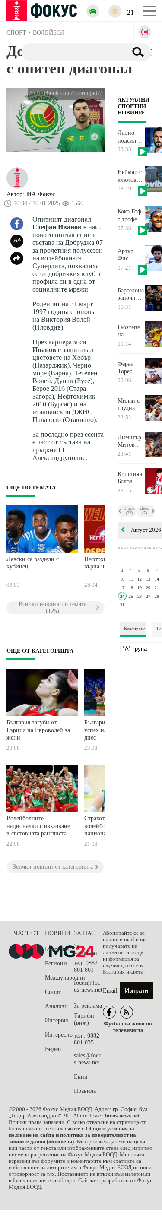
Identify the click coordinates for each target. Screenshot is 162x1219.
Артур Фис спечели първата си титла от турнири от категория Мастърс (130, 255)
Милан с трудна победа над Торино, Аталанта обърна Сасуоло (129, 404)
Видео (53, 1049)
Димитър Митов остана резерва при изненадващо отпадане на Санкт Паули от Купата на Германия (131, 441)
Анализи (56, 1006)
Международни (59, 978)
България (57, 949)
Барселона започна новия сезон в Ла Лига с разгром (131, 294)
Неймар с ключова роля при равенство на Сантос (130, 176)
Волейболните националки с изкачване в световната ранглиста (38, 826)
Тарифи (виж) (84, 1019)
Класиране (135, 628)
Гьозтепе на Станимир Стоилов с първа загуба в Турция (131, 331)
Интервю (56, 1020)
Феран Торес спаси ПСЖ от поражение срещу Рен (131, 368)
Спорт (53, 992)
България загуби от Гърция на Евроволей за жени (38, 730)
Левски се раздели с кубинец (32, 563)
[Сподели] (16, 258)
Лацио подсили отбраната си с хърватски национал (130, 137)
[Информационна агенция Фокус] (109, 1012)
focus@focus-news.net (88, 986)
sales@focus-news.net (88, 1059)
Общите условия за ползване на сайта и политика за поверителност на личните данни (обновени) (72, 1135)
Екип (81, 1076)
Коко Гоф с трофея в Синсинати (131, 215)
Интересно (59, 1035)
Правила (85, 1091)
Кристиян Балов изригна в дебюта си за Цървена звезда (130, 478)
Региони (56, 963)
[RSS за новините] (126, 1012)
